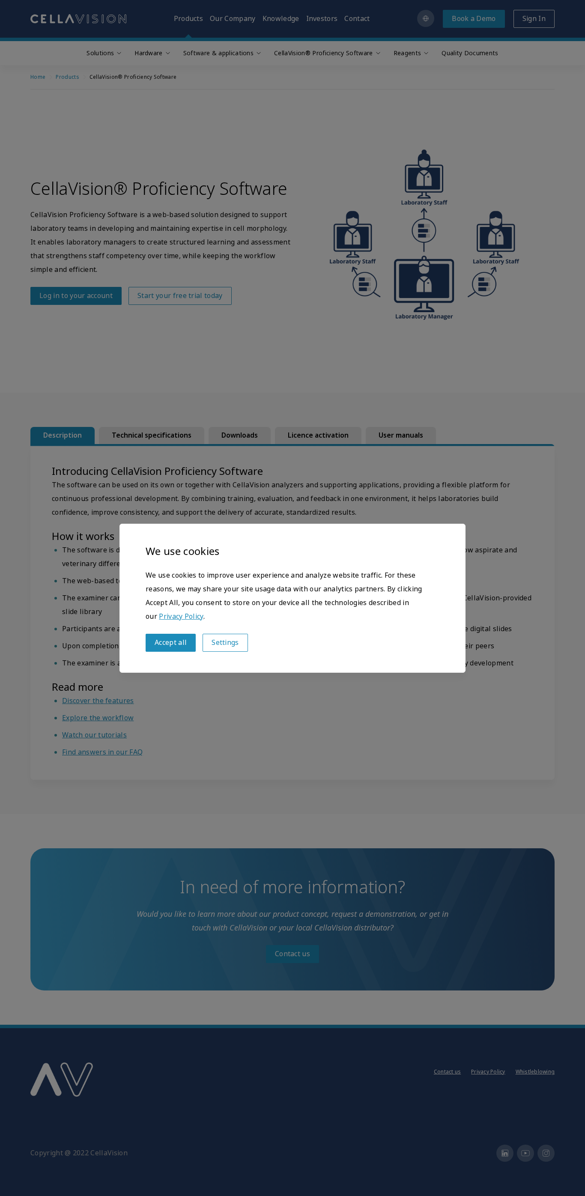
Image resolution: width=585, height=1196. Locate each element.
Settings (225, 642)
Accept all (171, 642)
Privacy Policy (181, 616)
